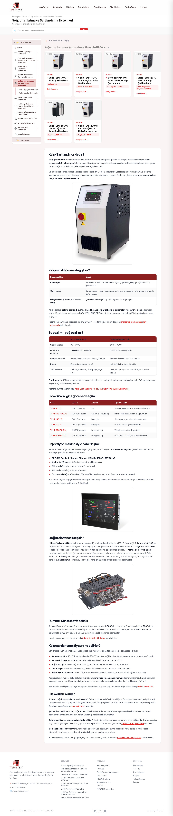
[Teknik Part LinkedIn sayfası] (95, 811)
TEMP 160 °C (56, 424)
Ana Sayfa (44, 7)
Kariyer (136, 776)
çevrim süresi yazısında (132, 723)
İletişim (143, 7)
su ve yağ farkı (77, 706)
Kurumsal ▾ (57, 7)
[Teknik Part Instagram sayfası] (100, 811)
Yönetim (136, 769)
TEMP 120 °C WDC (58, 414)
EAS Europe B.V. (103, 765)
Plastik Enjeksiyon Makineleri (72, 765)
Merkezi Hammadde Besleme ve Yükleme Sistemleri (74, 770)
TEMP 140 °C (56, 419)
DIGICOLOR (102, 776)
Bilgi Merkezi (115, 7)
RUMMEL (100, 769)
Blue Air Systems (104, 779)
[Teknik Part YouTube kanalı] (105, 811)
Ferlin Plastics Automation (108, 772)
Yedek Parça (130, 7)
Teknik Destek (100, 7)
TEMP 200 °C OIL (58, 430)
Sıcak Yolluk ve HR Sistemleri (72, 789)
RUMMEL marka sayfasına (129, 737)
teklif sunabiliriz (145, 686)
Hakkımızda (138, 765)
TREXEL (100, 786)
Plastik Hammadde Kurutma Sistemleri (72, 779)
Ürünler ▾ (70, 7)
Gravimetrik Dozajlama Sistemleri (74, 774)
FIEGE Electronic (104, 782)
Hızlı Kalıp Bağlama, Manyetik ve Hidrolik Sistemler (73, 793)
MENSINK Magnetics (105, 789)
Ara (84, 29)
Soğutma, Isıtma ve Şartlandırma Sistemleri (74, 784)
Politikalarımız (139, 772)
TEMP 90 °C (55, 408)
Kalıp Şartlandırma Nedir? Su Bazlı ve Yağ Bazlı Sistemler (101, 389)
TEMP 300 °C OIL (58, 435)
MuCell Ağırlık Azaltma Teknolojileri (75, 798)
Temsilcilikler (83, 7)
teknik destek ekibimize (93, 638)
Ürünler (24, 17)
